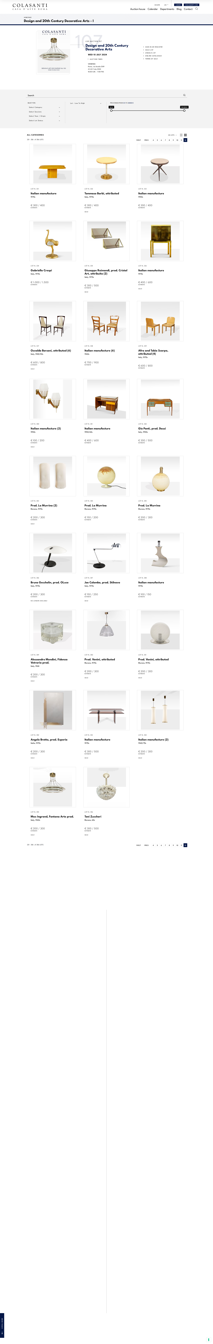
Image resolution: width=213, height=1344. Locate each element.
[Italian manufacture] (52, 164)
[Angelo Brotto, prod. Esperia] (52, 710)
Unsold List (150, 53)
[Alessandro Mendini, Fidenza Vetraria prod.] (52, 630)
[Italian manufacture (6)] (106, 321)
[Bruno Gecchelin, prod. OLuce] (52, 553)
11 (181, 140)
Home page (27, 17)
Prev (146, 140)
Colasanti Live (191, 5)
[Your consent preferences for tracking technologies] (208, 1339)
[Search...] (184, 95)
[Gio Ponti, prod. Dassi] (160, 399)
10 (177, 140)
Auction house (137, 9)
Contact (188, 9)
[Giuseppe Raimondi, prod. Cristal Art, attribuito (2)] (106, 241)
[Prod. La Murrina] (106, 476)
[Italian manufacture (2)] (52, 399)
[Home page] (30, 6)
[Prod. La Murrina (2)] (52, 476)
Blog (179, 9)
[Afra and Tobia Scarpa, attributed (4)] (160, 321)
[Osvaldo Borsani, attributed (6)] (52, 321)
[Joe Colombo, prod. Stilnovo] (106, 553)
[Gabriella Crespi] (52, 241)
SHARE (157, 5)
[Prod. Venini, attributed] (106, 630)
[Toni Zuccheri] (106, 787)
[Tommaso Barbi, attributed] (106, 164)
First (138, 140)
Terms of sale (151, 59)
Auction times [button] (96, 59)
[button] (165, 4)
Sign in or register (154, 47)
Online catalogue (153, 56)
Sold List (149, 50)
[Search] (196, 9)
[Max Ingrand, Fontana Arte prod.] (52, 787)
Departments (167, 9)
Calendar (153, 9)
